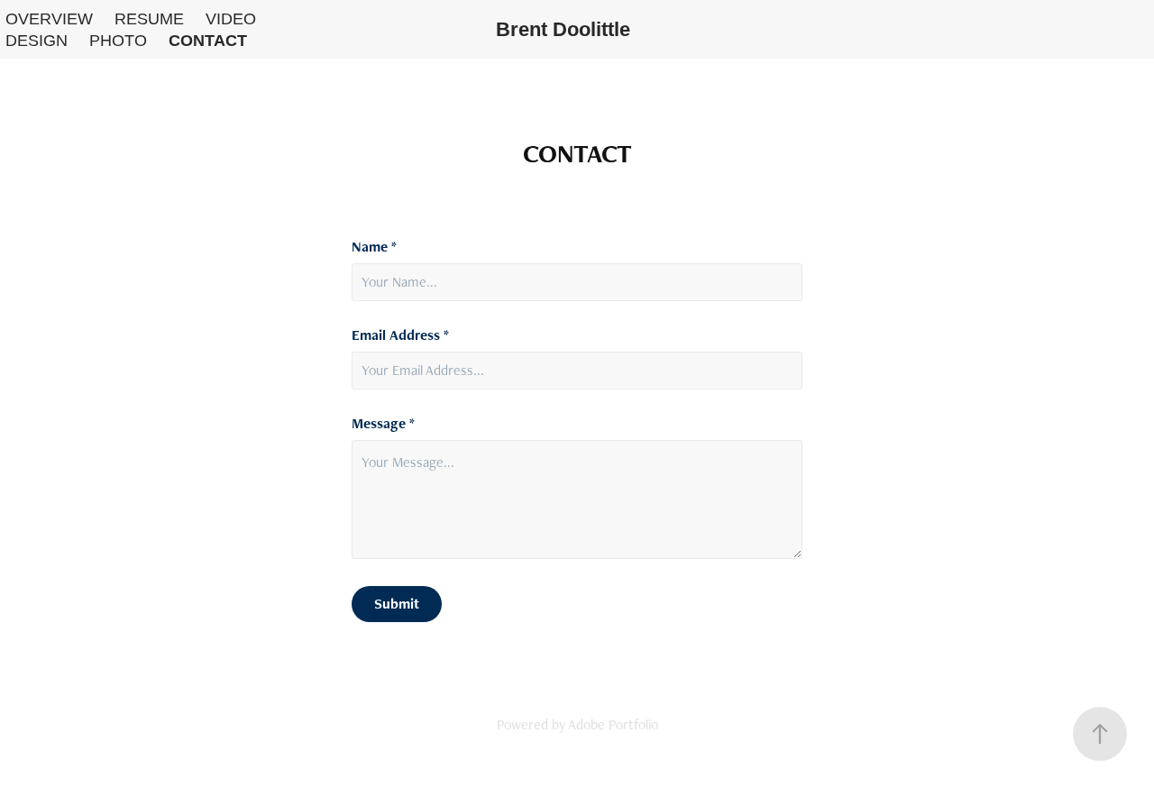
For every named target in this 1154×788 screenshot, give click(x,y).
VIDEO (231, 19)
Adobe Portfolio (613, 724)
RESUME (149, 19)
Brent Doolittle (563, 29)
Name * (374, 247)
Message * (383, 424)
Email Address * (400, 335)
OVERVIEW (49, 19)
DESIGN (36, 41)
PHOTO (118, 41)
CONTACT (208, 41)
